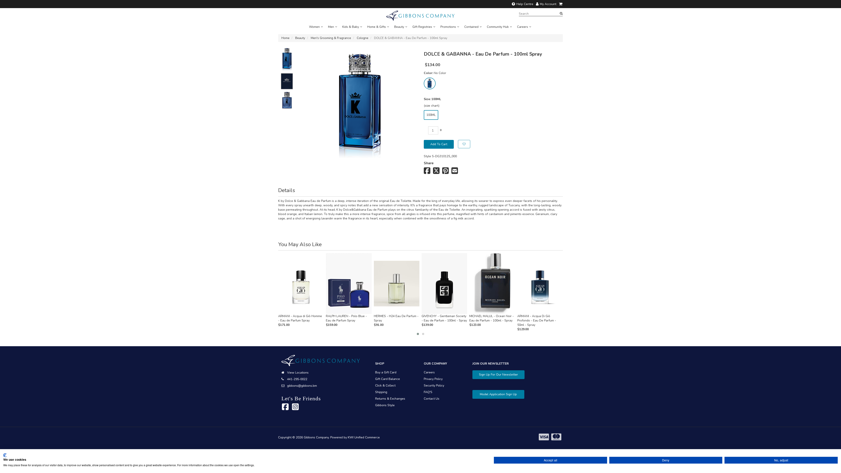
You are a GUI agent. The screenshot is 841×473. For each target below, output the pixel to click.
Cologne (362, 38)
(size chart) (431, 106)
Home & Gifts (376, 27)
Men (331, 27)
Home (285, 38)
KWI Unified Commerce (364, 437)
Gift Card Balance (387, 379)
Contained (471, 27)
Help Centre (524, 4)
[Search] (561, 13)
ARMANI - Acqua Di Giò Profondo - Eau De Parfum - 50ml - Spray (536, 320)
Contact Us (431, 399)
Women (314, 27)
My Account (548, 4)
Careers (522, 27)
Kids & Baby (350, 27)
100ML (431, 115)
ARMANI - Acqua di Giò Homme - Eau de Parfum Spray (300, 318)
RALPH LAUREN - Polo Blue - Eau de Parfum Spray (346, 318)
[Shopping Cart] (561, 4)
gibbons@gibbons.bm (302, 386)
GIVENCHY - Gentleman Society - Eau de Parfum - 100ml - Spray (444, 318)
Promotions (448, 27)
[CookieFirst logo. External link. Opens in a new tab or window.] (5, 455)
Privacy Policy (433, 379)
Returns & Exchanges (390, 399)
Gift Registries (422, 27)
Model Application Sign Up (498, 394)
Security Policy (434, 385)
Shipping (381, 392)
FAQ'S (428, 392)
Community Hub (498, 27)
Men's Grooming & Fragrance (331, 38)
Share (429, 163)
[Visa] (544, 437)
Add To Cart (438, 144)
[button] (417, 334)
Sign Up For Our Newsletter (498, 374)
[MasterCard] (556, 437)
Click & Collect (385, 385)
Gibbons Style (385, 405)
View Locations (298, 373)
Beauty (399, 27)
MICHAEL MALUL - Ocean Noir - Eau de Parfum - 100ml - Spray (491, 318)
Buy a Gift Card (385, 372)
